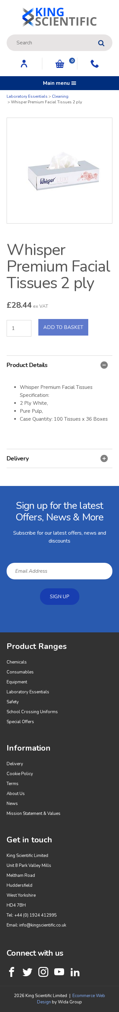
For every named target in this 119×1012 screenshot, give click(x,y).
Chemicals (17, 662)
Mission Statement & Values (33, 814)
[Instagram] (43, 972)
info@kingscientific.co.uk (42, 925)
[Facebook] (12, 972)
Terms (13, 784)
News (12, 804)
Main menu (56, 83)
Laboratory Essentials (27, 96)
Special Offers (20, 722)
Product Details (27, 365)
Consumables (20, 672)
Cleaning (60, 96)
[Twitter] (27, 972)
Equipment (17, 682)
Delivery (18, 458)
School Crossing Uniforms (32, 712)
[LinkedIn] (75, 972)
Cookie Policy (20, 774)
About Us (16, 794)
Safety (13, 702)
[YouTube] (59, 972)
